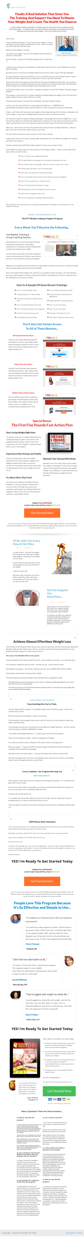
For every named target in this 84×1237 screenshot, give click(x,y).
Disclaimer (70, 1233)
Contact (78, 1233)
